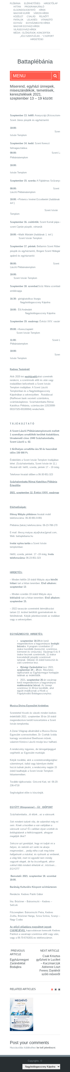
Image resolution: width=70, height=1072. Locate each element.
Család (31, 16)
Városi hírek (41, 13)
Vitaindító (47, 19)
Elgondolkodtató (24, 10)
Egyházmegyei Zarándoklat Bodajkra (19, 963)
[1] (52, 989)
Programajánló (34, 6)
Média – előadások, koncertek (31, 33)
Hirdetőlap (51, 3)
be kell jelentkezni (46, 1047)
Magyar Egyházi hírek (26, 26)
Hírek (42, 10)
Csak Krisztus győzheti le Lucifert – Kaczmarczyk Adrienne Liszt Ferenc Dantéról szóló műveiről (48, 965)
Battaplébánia (35, 61)
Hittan (17, 6)
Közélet (18, 16)
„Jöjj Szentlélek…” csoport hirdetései (37, 38)
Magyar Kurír (21, 13)
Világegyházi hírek (24, 29)
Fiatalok (18, 19)
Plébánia (15, 3)
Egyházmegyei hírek (38, 23)
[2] (56, 989)
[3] (59, 989)
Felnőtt (44, 16)
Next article (49, 950)
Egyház (17, 23)
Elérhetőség (32, 3)
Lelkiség (32, 19)
